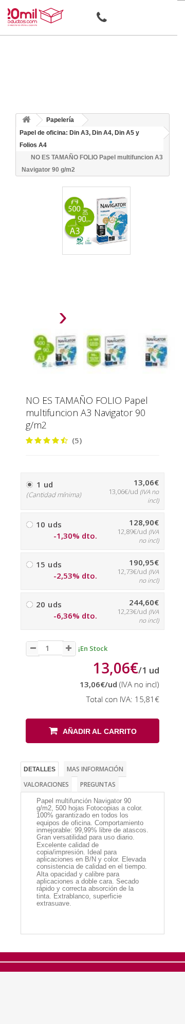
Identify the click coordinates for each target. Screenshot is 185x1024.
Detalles (39, 769)
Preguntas (98, 784)
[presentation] (37, 319)
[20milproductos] (34, 17)
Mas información (95, 769)
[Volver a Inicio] (26, 120)
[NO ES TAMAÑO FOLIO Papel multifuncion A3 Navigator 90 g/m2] (55, 351)
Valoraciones (46, 784)
